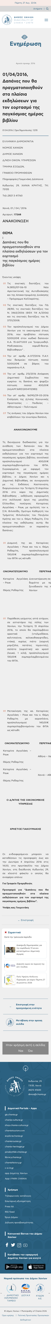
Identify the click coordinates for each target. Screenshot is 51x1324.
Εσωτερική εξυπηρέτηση (18, 1201)
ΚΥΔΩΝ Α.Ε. (40, 1297)
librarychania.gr (13, 1157)
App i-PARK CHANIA (16, 1179)
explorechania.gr (14, 1136)
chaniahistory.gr (13, 1163)
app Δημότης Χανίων (16, 1173)
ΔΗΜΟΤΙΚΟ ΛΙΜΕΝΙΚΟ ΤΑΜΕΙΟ (12, 1298)
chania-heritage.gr (15, 1147)
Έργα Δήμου (11, 1217)
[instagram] (19, 1246)
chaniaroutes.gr (13, 1141)
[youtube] (25, 1246)
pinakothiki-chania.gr (16, 1152)
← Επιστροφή (25, 920)
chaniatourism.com (15, 1131)
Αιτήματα (37, 9)
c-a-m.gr (9, 1168)
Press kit (9, 1206)
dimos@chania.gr (37, 1094)
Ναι (20, 1050)
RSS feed (9, 1212)
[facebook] (7, 1246)
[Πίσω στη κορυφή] (25, 1068)
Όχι (30, 1050)
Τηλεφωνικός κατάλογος (18, 1196)
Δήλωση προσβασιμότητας (19, 1222)
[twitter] (13, 1246)
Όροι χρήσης (8, 1315)
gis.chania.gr (11, 1115)
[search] (47, 9)
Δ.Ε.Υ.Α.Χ (25, 1295)
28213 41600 (34, 1090)
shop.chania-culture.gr (17, 1125)
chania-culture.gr (14, 1120)
